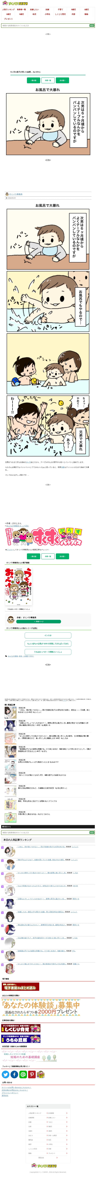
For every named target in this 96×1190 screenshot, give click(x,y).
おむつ (31, 1135)
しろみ (75, 873)
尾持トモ (76, 899)
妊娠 (47, 9)
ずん (74, 951)
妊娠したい (34, 9)
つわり (50, 1122)
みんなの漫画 (13, 656)
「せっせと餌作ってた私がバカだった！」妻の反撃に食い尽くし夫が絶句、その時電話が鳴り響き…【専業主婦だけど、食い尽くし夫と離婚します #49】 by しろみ (53, 737)
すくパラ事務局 (15, 194)
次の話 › (62, 80)
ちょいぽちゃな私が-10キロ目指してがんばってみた (48, 643)
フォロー (10, 550)
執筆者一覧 (21, 9)
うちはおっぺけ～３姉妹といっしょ (18, 609)
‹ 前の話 (33, 80)
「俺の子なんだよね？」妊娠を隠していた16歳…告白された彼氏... (40, 860)
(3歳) (63, 467)
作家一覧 (48, 80)
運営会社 (5, 1095)
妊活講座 (51, 1113)
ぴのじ (31, 656)
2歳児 (8, 14)
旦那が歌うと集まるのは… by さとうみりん (34, 814)
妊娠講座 (31, 1117)
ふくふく (75, 847)
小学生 (47, 14)
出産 (30, 1126)
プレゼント (8, 19)
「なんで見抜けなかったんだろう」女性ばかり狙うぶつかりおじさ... (41, 886)
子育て (60, 9)
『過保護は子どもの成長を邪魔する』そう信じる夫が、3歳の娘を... (41, 951)
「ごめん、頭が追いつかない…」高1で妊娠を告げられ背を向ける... (41, 847)
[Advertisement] (48, 50)
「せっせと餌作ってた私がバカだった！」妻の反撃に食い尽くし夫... (41, 873)
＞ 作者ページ (38, 622)
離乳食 (31, 1140)
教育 (30, 1144)
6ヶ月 (29, 462)
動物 (86, 14)
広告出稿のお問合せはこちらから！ (15, 1090)
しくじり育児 (60, 14)
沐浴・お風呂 (24, 656)
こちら (64, 700)
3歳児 (21, 14)
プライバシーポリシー (10, 1093)
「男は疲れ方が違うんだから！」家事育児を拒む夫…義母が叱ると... (41, 925)
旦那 (73, 14)
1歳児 (86, 9)
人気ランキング (8, 9)
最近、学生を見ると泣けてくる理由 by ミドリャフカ (37, 801)
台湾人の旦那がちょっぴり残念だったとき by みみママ (38, 762)
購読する (7, 827)
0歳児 (73, 9)
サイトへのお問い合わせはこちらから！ (16, 1087)
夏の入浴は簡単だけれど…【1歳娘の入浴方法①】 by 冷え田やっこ (42, 788)
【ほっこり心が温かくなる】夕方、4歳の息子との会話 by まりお (42, 775)
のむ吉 (75, 886)
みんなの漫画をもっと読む (18, 526)
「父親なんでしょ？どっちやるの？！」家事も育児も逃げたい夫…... (41, 899)
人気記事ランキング (35, 1113)
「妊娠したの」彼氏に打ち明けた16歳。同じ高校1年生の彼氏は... (40, 912)
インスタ (48, 635)
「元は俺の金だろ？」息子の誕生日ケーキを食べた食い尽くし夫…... (41, 938)
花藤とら (76, 964)
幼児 (34, 14)
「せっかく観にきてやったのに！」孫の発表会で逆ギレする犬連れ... (41, 964)
